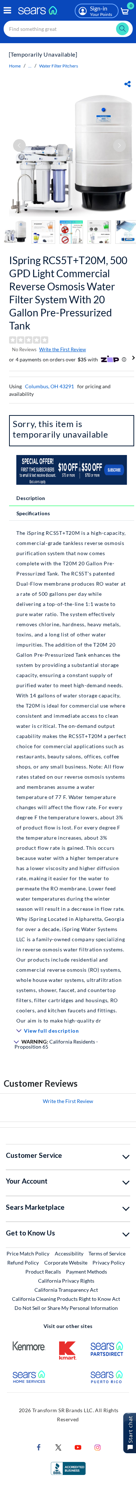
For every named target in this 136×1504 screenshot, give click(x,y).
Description (30, 498)
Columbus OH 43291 (49, 386)
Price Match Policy (28, 1253)
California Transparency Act (66, 1290)
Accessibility (69, 1253)
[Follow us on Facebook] (39, 1446)
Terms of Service (106, 1253)
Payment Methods (86, 1272)
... (30, 66)
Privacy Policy (108, 1262)
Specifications (33, 513)
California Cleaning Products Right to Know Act (66, 1299)
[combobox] (68, 29)
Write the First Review (62, 349)
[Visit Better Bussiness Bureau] (68, 1467)
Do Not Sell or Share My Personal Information (66, 1308)
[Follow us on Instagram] (97, 1446)
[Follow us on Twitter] (58, 1446)
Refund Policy (23, 1262)
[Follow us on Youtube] (78, 1446)
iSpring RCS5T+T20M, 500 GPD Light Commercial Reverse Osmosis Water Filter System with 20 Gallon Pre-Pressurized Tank (68, 293)
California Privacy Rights (66, 1281)
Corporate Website (66, 1262)
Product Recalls (43, 1272)
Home (15, 66)
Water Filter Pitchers (58, 66)
